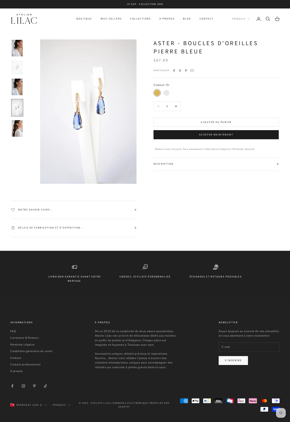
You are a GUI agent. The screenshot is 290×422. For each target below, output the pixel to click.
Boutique (84, 19)
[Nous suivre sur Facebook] (12, 386)
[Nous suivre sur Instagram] (23, 386)
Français (238, 18)
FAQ (13, 331)
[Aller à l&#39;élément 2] (17, 67)
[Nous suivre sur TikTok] (45, 386)
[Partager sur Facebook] (174, 70)
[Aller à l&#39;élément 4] (17, 107)
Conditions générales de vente (31, 351)
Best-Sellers (111, 19)
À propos (167, 19)
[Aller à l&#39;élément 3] (17, 87)
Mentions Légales (22, 345)
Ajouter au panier (216, 122)
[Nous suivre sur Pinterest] (34, 386)
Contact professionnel (25, 364)
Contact (207, 19)
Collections (140, 19)
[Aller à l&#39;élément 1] (17, 48)
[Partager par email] (192, 70)
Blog (187, 19)
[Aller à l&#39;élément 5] (17, 128)
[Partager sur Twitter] (180, 70)
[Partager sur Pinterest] (186, 70)
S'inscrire (233, 360)
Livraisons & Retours (24, 338)
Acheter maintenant (216, 134)
